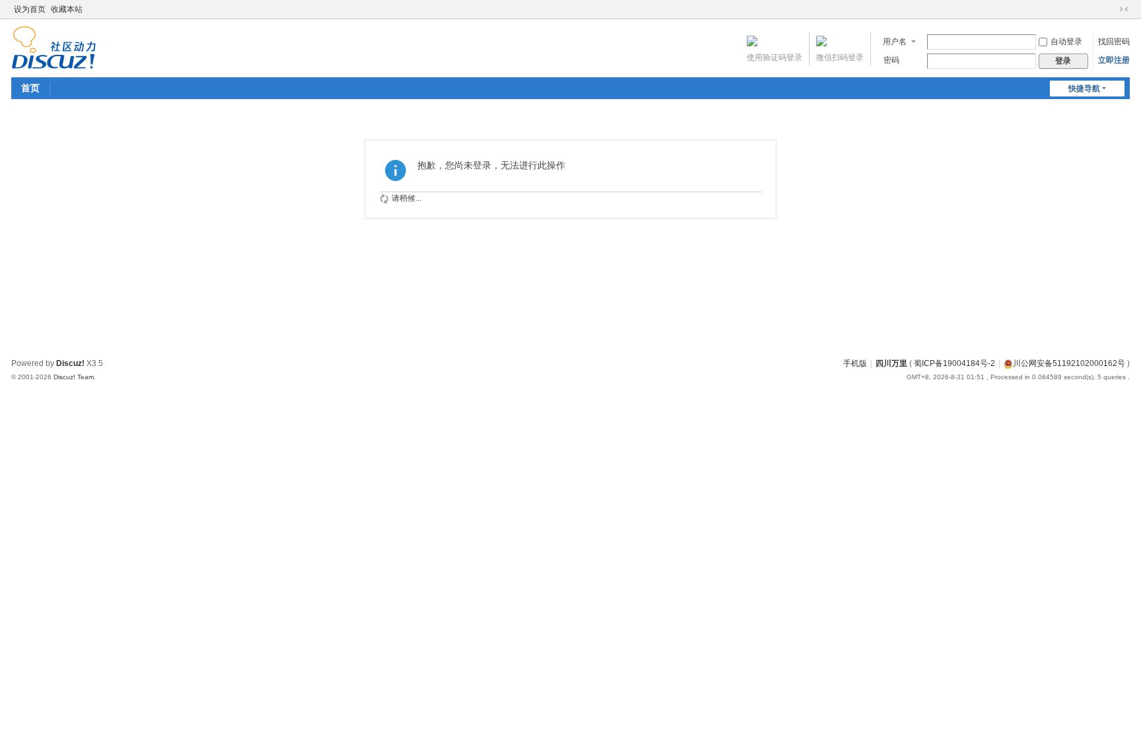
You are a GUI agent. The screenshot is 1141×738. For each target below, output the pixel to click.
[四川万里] (53, 47)
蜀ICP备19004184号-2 (954, 363)
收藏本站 (67, 9)
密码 (891, 60)
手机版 (855, 363)
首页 (30, 88)
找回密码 (1114, 41)
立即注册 (1114, 60)
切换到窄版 (1124, 9)
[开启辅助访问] (1111, 9)
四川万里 (891, 363)
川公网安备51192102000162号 (1069, 363)
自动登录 (1066, 41)
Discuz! (70, 363)
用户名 (895, 41)
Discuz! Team (73, 377)
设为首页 (30, 9)
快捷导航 (1084, 88)
